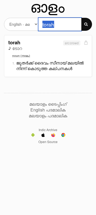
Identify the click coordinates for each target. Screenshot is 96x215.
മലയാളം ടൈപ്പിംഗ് (48, 104)
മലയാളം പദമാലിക (48, 116)
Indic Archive (48, 129)
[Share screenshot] (85, 43)
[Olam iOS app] (43, 136)
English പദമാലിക (48, 110)
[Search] (86, 24)
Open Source (48, 141)
